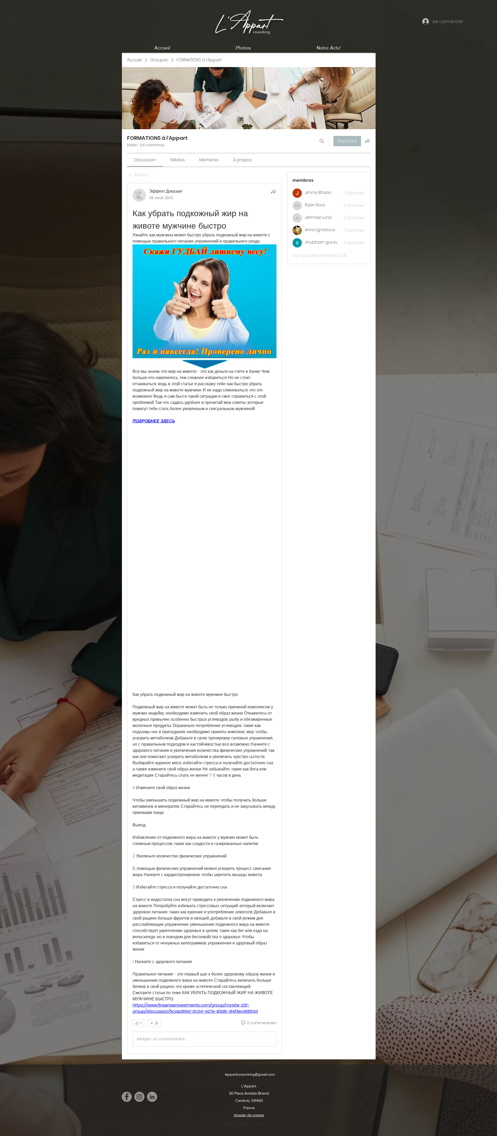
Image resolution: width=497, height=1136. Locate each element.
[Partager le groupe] (367, 141)
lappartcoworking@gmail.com (250, 1074)
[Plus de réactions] (154, 1023)
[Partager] (273, 191)
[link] (145, 160)
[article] (204, 618)
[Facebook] (127, 1097)
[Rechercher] (322, 141)
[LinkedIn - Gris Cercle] (152, 1097)
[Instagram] (139, 1097)
